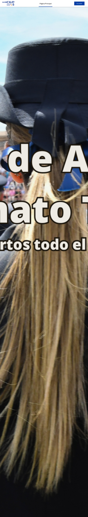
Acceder (79, 3)
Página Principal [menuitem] (46, 3)
